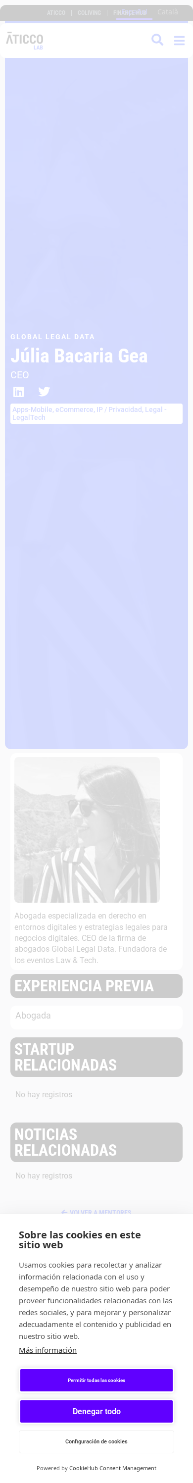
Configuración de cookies (96, 1441)
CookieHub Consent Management (112, 1468)
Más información (48, 1350)
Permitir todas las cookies (96, 1380)
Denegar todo (97, 1411)
